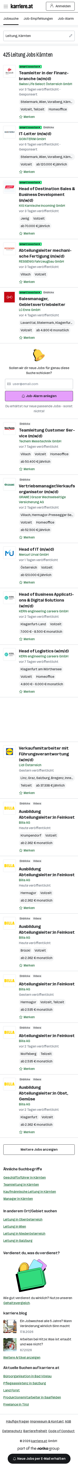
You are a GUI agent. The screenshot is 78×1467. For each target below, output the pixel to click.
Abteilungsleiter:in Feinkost (47, 983)
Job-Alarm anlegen (41, 396)
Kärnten (44, 54)
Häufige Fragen (17, 1421)
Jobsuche (11, 19)
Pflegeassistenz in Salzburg (24, 1383)
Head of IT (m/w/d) (36, 549)
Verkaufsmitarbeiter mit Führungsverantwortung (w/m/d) (44, 754)
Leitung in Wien (14, 1226)
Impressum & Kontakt (47, 1421)
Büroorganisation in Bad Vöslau (27, 1376)
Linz (24, 778)
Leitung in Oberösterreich (22, 1219)
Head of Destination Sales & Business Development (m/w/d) (47, 194)
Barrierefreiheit (35, 1431)
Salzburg (43, 778)
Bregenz (58, 778)
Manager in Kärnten (18, 1199)
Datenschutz (12, 1431)
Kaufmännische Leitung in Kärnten (29, 1192)
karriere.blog (15, 1313)
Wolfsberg (28, 1054)
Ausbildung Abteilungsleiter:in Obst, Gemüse (43, 1093)
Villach (26, 274)
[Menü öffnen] (5, 6)
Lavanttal (29, 323)
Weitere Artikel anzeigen (21, 1357)
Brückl (25, 950)
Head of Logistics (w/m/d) (44, 650)
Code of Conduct (61, 1431)
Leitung (18, 54)
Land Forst (11, 1390)
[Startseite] (23, 6)
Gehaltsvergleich (16, 1303)
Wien (43, 102)
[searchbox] (39, 36)
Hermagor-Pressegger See (53, 515)
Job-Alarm (66, 19)
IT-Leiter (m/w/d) (35, 133)
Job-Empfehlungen (38, 19)
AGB (68, 1421)
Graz (32, 778)
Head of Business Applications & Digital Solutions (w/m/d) (46, 600)
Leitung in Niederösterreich (24, 1234)
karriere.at (49, 1367)
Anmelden (63, 6)
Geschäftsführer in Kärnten (24, 1177)
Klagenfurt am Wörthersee (41, 669)
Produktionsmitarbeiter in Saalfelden (32, 1397)
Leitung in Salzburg (17, 1241)
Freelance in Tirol (16, 1404)
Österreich (29, 567)
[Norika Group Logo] (38, 1449)
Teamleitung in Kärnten (21, 1185)
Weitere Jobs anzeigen (39, 1149)
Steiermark (30, 102)
